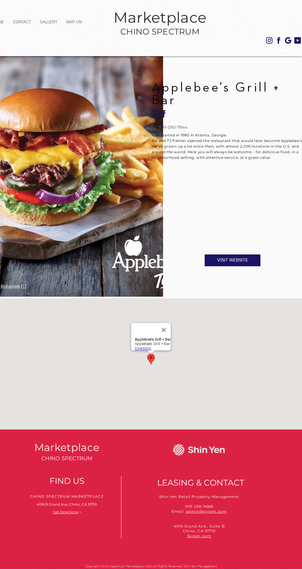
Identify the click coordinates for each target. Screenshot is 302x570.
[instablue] (269, 40)
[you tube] (297, 40)
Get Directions (65, 512)
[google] (288, 40)
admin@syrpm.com (206, 511)
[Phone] (153, 126)
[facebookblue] (278, 40)
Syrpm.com (199, 536)
